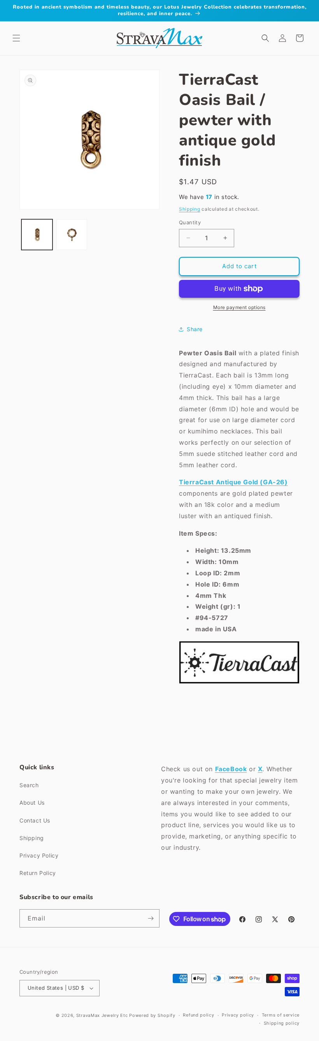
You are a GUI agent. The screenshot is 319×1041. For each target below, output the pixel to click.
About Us (32, 802)
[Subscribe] (150, 918)
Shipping (189, 209)
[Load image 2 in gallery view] (72, 234)
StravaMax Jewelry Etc (102, 1015)
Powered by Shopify (152, 1015)
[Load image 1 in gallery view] (37, 234)
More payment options (239, 307)
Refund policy (198, 1015)
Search (29, 785)
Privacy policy (238, 1015)
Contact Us (34, 820)
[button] (16, 38)
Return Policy (37, 873)
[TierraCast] (239, 683)
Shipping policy (282, 1023)
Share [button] (195, 329)
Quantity (190, 222)
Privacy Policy (38, 855)
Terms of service (281, 1015)
